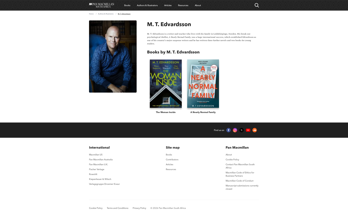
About (198, 5)
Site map (173, 147)
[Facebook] (228, 130)
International (99, 147)
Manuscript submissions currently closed (242, 187)
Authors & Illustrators (147, 5)
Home (91, 14)
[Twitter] (241, 130)
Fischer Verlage (96, 169)
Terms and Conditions (117, 208)
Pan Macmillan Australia (101, 159)
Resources (183, 5)
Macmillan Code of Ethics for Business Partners (240, 174)
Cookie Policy (232, 159)
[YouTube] (248, 130)
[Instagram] (235, 130)
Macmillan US (95, 154)
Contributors (172, 159)
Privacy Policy (139, 208)
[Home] (101, 5)
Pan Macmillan (237, 147)
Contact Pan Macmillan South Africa (240, 166)
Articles (168, 5)
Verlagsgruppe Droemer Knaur (104, 184)
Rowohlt (93, 174)
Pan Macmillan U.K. (98, 164)
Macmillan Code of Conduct (239, 180)
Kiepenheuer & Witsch (100, 179)
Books (127, 5)
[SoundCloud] (254, 130)
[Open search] (257, 5)
